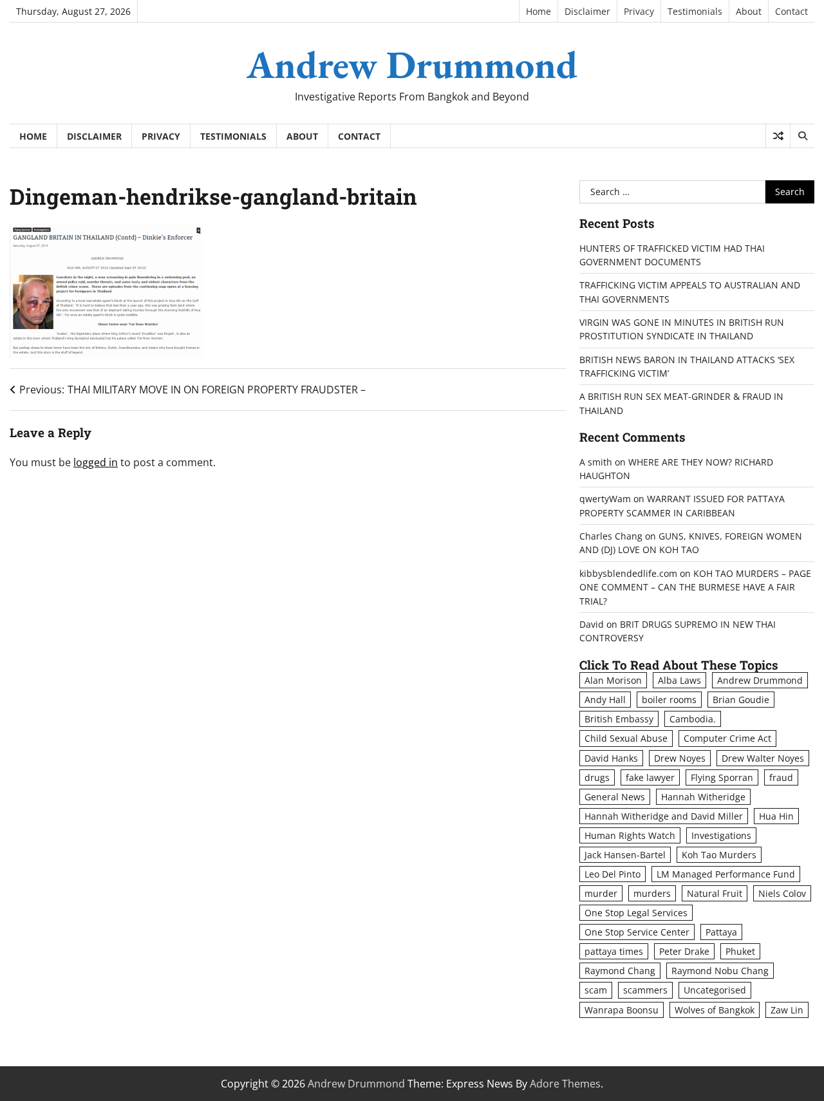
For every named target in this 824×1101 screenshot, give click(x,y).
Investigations (721, 835)
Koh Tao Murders (719, 855)
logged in (95, 462)
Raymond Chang (620, 971)
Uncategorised (715, 990)
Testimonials (695, 11)
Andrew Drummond (412, 64)
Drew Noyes (680, 758)
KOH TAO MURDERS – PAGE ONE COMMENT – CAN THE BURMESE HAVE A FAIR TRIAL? (695, 587)
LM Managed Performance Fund (726, 874)
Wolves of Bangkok (714, 1010)
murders (652, 893)
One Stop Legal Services (636, 913)
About (749, 11)
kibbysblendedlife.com (628, 573)
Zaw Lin (787, 1010)
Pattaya (721, 932)
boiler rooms (669, 699)
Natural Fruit (714, 893)
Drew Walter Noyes (763, 758)
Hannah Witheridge (703, 797)
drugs (597, 777)
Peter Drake (684, 951)
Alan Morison (613, 680)
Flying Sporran (722, 777)
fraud (781, 777)
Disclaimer (587, 11)
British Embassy (619, 719)
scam (596, 990)
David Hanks (611, 758)
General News (615, 797)
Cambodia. (693, 719)
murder (601, 893)
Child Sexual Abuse (626, 738)
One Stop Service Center (637, 932)
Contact (791, 11)
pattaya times (614, 951)
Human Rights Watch (630, 835)
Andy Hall (605, 699)
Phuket (740, 951)
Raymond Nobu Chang (720, 971)
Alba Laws (679, 680)
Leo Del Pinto (613, 874)
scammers (645, 990)
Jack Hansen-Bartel (625, 855)
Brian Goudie (741, 699)
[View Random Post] (778, 136)
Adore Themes (565, 1084)
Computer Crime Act (727, 738)
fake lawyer (650, 777)
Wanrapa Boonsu (622, 1010)
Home (538, 11)
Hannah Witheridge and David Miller (664, 816)
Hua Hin (776, 816)
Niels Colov (782, 893)
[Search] (802, 136)
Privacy (639, 11)
